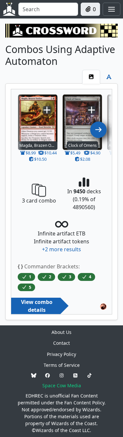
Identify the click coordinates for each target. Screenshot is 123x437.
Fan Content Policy (84, 402)
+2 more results (61, 249)
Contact (61, 343)
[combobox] (48, 9)
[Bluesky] (34, 375)
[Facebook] (48, 375)
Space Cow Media (61, 385)
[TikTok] (89, 375)
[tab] (91, 77)
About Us (61, 332)
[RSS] (75, 375)
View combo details (36, 306)
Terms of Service (62, 365)
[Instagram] (62, 375)
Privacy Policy (61, 354)
